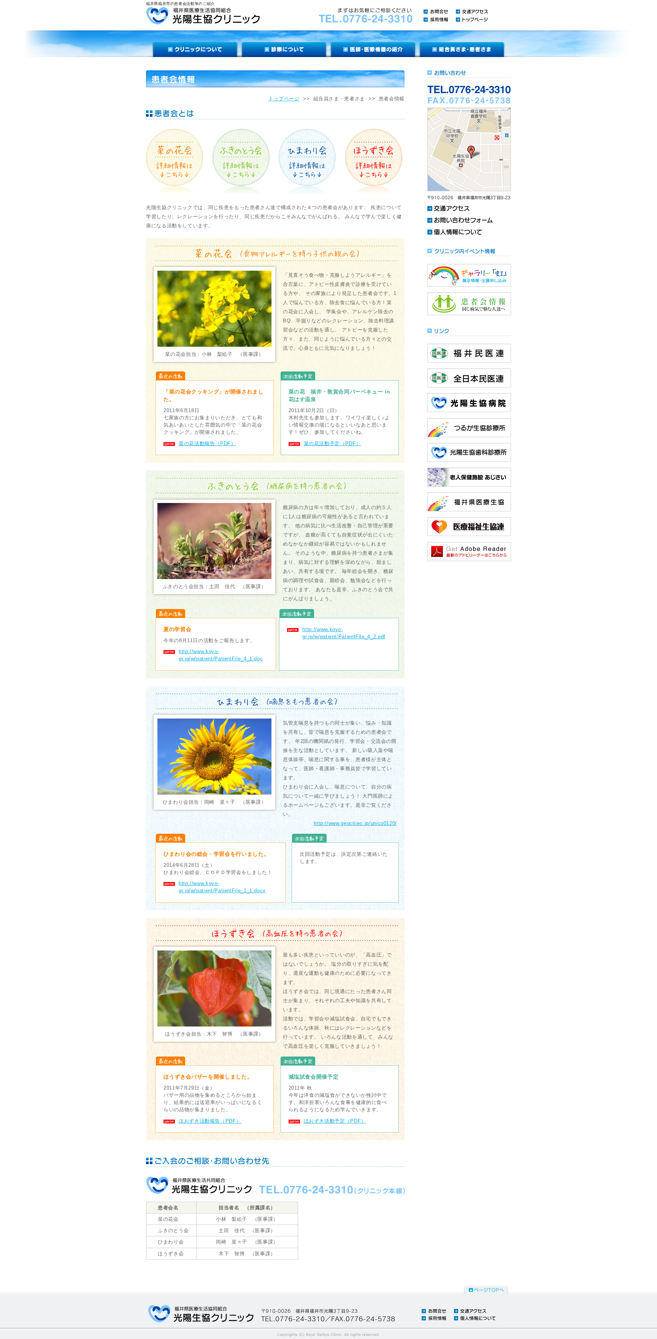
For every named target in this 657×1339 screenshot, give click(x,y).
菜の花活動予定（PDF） (332, 443)
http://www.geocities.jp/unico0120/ (355, 823)
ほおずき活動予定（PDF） (335, 1121)
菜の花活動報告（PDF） (207, 443)
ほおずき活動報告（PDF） (210, 1121)
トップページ (284, 99)
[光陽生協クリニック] (203, 15)
